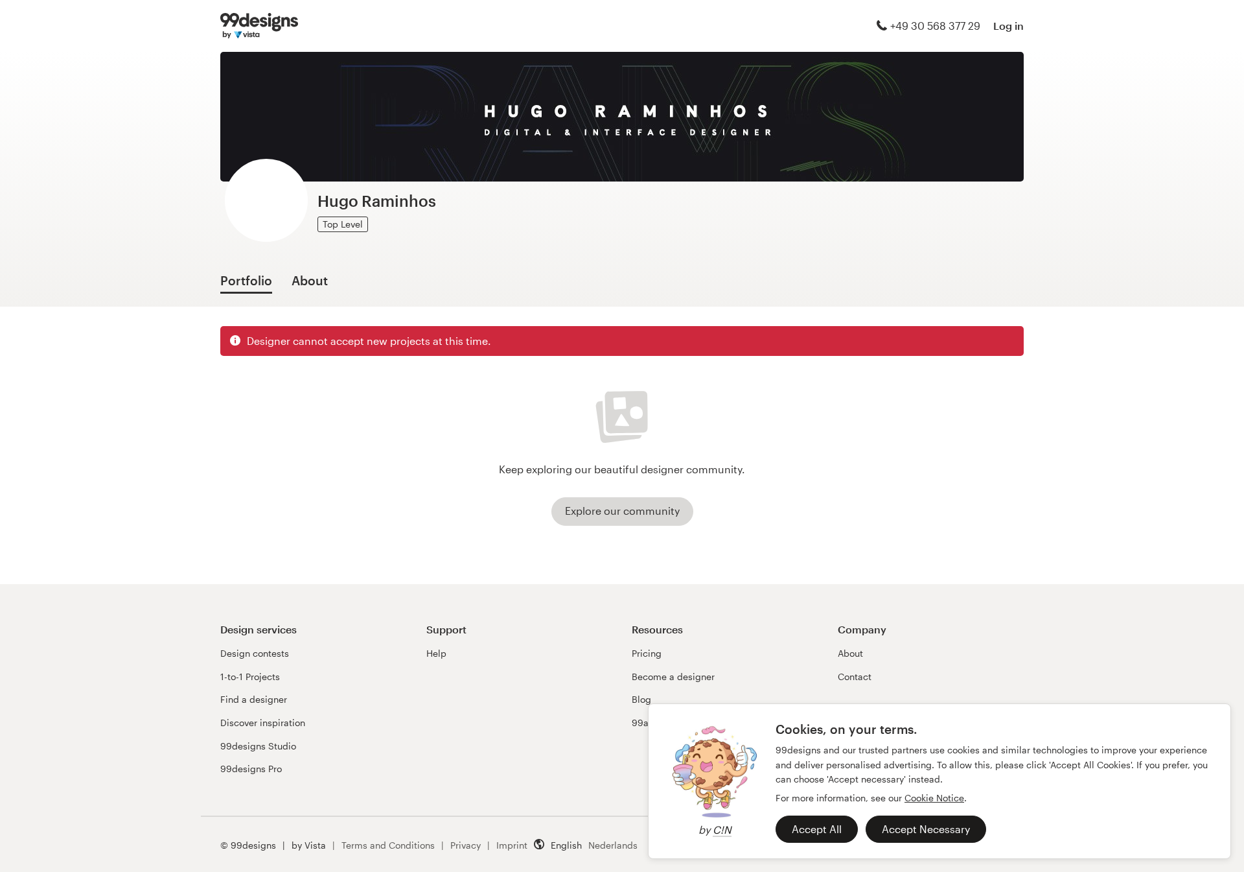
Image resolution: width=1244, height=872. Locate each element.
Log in (1008, 25)
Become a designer (673, 676)
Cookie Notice (934, 797)
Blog (641, 699)
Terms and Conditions (388, 845)
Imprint (511, 845)
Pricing (647, 653)
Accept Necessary (926, 829)
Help (436, 653)
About (850, 653)
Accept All (817, 829)
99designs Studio (258, 745)
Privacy (465, 845)
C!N (722, 829)
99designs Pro (251, 768)
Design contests (254, 653)
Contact (854, 676)
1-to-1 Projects (250, 676)
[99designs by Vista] (259, 26)
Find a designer (253, 699)
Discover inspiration (262, 722)
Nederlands (613, 845)
